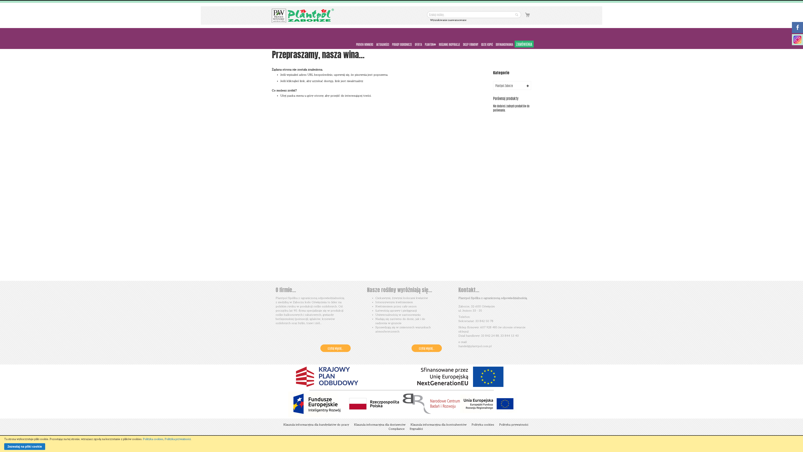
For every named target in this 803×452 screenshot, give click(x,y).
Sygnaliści (416, 429)
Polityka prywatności (178, 439)
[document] (401, 444)
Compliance (397, 429)
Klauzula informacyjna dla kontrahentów (438, 424)
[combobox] (474, 14)
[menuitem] (365, 44)
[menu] (401, 44)
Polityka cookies (153, 439)
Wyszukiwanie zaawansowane (448, 20)
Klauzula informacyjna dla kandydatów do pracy (316, 424)
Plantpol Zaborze (504, 85)
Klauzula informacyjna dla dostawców (379, 424)
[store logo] (303, 15)
